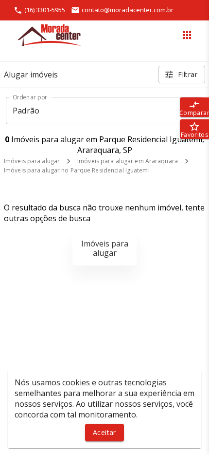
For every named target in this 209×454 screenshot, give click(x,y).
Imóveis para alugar (32, 161)
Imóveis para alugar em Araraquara (127, 161)
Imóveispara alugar (104, 248)
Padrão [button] (26, 110)
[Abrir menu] (187, 35)
